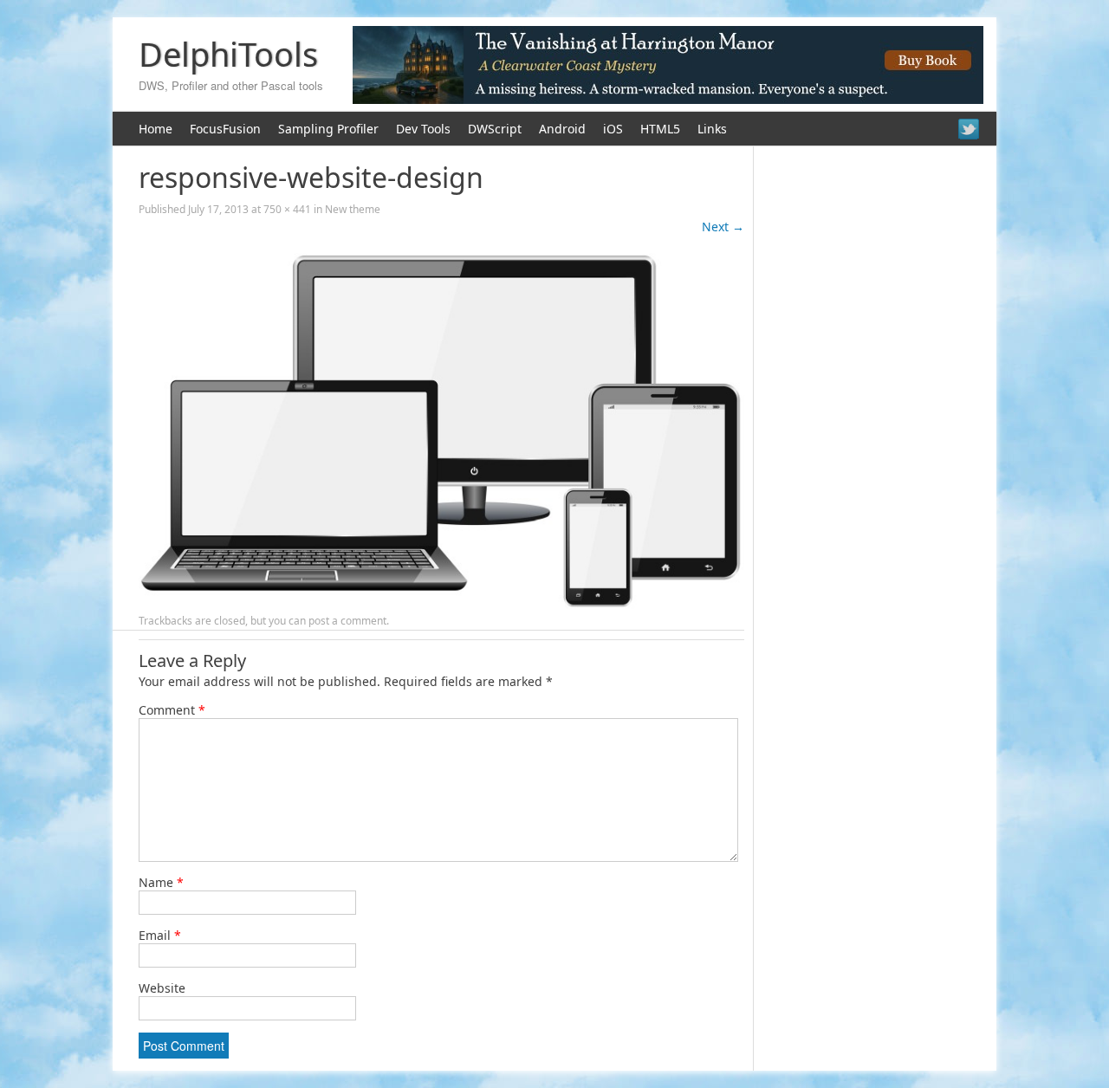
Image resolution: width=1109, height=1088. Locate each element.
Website (162, 988)
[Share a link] (968, 129)
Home (155, 128)
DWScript (495, 128)
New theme (352, 209)
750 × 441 (287, 209)
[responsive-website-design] (441, 604)
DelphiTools (228, 54)
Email (160, 935)
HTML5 (660, 128)
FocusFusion (225, 128)
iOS (613, 128)
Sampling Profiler (328, 128)
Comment (172, 710)
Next (723, 226)
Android (562, 128)
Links (712, 128)
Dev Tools (423, 128)
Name (161, 882)
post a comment (347, 620)
